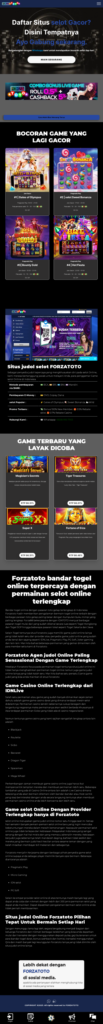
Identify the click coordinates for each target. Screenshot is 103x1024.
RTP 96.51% (27, 503)
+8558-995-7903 (64, 419)
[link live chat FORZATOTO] (54, 1002)
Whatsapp (37, 50)
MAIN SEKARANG (51, 59)
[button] (12, 91)
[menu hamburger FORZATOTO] (99, 3)
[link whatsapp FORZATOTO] (48, 1002)
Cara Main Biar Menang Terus (51, 117)
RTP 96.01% (75, 503)
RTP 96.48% (75, 555)
